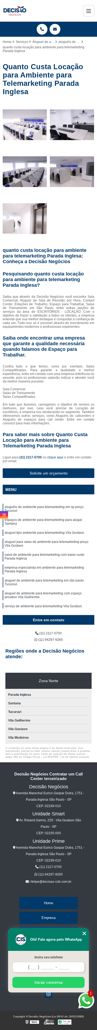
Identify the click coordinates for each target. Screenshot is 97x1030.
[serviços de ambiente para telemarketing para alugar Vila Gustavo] (72, 172)
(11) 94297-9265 (50, 640)
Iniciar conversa (48, 982)
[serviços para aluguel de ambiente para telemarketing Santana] (25, 219)
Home (48, 903)
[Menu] (88, 10)
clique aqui (55, 457)
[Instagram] (48, 994)
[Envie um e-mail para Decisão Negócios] (55, 29)
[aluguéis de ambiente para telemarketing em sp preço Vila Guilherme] (25, 125)
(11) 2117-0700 (31, 457)
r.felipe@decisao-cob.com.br (50, 882)
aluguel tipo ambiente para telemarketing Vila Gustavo (44, 533)
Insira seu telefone (48, 957)
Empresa (48, 918)
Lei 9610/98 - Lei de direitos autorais (66, 756)
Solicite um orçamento (49, 473)
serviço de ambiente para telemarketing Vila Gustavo (43, 606)
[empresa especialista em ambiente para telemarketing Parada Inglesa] (25, 172)
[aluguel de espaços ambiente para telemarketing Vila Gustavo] (72, 125)
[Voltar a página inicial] (15, 10)
